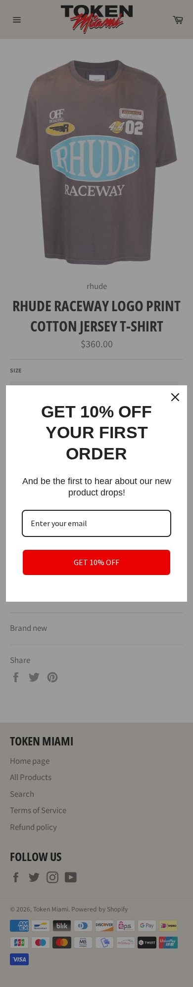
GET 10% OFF (96, 562)
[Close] (175, 397)
